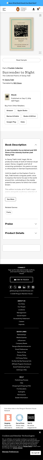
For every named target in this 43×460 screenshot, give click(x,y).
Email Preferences (21, 349)
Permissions (21, 395)
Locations (21, 310)
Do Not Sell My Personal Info (21, 361)
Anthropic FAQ (21, 370)
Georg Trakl (9, 80)
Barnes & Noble (13, 116)
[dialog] (21, 445)
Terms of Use (21, 352)
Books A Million (29, 116)
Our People (21, 307)
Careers (21, 322)
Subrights (21, 392)
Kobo (23, 122)
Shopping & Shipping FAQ (21, 386)
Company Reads (21, 343)
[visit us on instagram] (33, 287)
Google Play (11, 122)
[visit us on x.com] (15, 287)
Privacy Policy (21, 355)
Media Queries (21, 338)
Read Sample (21, 60)
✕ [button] (40, 433)
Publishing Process (21, 380)
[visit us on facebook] (10, 287)
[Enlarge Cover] (40, 53)
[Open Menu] (4, 9)
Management (21, 313)
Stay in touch (22, 280)
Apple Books (22, 110)
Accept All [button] (36, 453)
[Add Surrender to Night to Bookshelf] (40, 15)
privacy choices (17, 448)
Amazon (10, 110)
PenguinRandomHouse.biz (21, 346)
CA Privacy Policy (21, 358)
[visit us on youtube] (19, 287)
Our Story (21, 304)
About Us (21, 301)
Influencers (21, 340)
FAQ (21, 383)
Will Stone (17, 83)
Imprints (21, 324)
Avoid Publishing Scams (21, 367)
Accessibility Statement (21, 319)
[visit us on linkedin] (24, 287)
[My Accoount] (33, 9)
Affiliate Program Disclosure (21, 364)
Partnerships (21, 335)
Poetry (8, 212)
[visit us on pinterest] (28, 287)
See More (10, 199)
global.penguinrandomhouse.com (21, 291)
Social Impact (21, 316)
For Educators (21, 389)
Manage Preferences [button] (10, 452)
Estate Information (21, 398)
